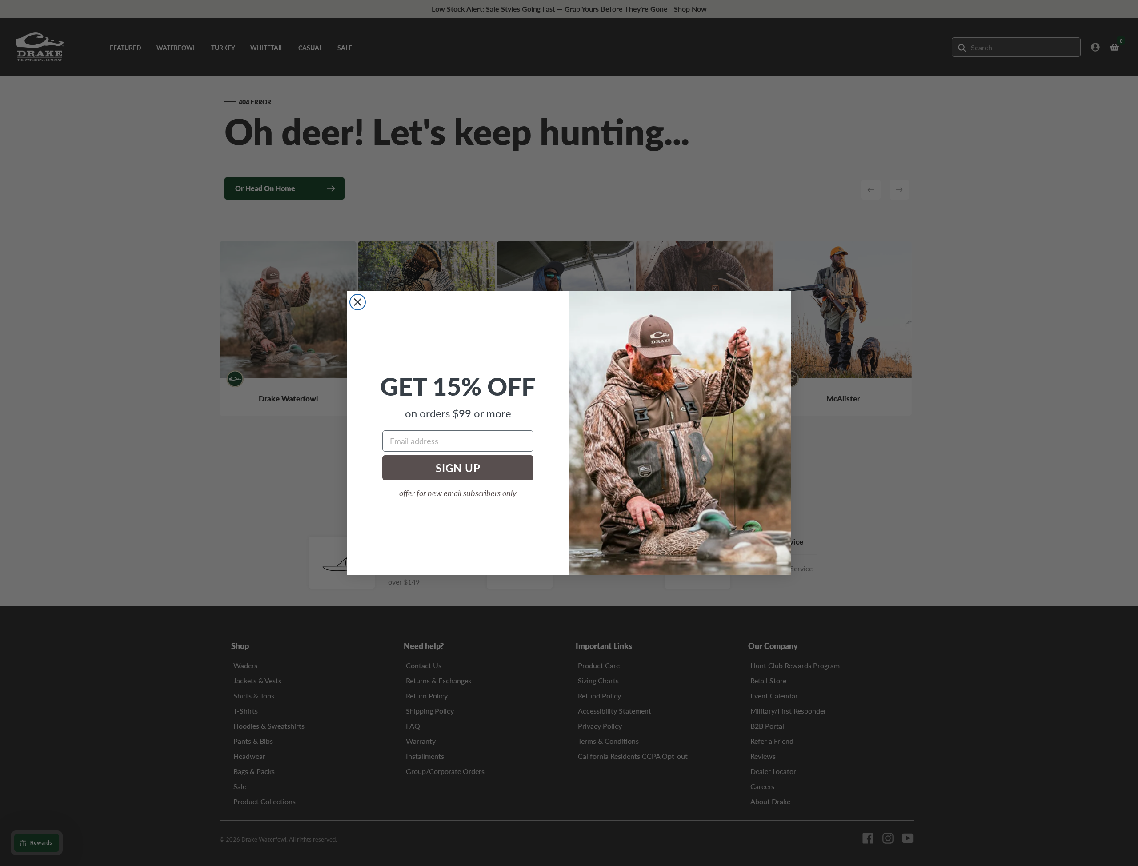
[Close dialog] (357, 302)
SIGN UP (458, 467)
